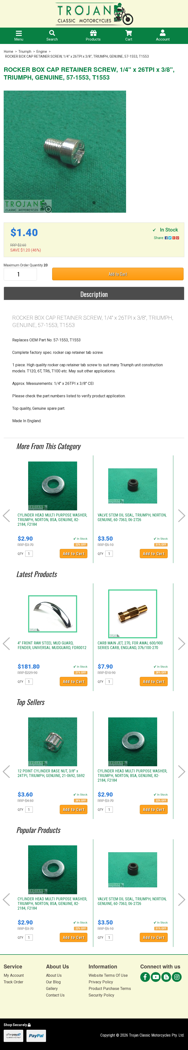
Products (93, 39)
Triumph (24, 51)
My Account (14, 975)
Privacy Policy (101, 982)
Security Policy (101, 995)
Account (163, 39)
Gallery (52, 988)
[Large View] (94, 152)
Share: (159, 238)
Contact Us (55, 995)
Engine (41, 51)
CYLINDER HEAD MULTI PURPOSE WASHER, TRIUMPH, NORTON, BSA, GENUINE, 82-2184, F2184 (52, 520)
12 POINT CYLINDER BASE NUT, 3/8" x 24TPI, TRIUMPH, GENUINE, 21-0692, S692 (51, 773)
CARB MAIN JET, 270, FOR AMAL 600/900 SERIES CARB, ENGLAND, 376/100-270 (130, 645)
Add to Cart (118, 274)
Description (94, 294)
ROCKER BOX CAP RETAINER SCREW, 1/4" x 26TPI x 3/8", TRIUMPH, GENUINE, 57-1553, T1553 (77, 56)
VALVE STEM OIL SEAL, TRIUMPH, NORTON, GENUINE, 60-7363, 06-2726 (132, 517)
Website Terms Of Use (108, 975)
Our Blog (53, 982)
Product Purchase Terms (110, 988)
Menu (18, 39)
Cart (128, 39)
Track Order (13, 982)
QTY (20, 554)
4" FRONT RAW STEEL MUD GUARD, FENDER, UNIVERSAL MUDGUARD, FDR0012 (52, 645)
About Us (54, 975)
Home (8, 51)
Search (52, 39)
